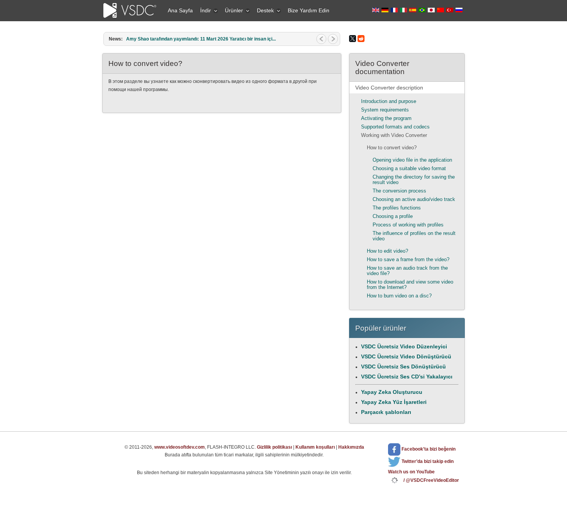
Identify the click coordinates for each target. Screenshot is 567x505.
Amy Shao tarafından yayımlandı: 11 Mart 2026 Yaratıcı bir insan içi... (201, 39)
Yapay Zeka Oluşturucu (391, 392)
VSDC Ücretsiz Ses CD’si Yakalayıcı (406, 376)
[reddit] (361, 38)
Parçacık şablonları (386, 412)
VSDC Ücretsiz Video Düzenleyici (404, 346)
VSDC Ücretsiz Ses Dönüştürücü (403, 366)
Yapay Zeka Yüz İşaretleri (394, 402)
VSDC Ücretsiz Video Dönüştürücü (406, 356)
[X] (352, 38)
